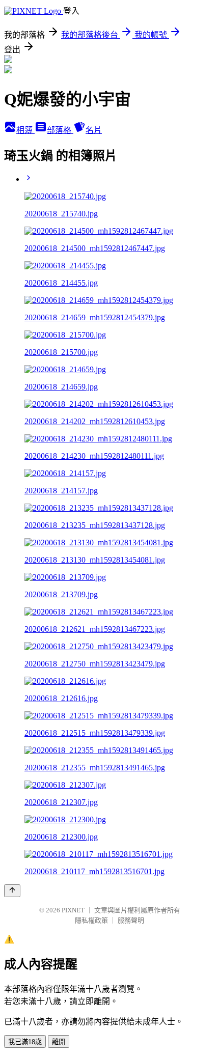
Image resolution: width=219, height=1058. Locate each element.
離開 (58, 1042)
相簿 (25, 130)
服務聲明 (131, 920)
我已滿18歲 (25, 1042)
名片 (94, 130)
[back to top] (12, 890)
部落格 (60, 130)
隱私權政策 (91, 920)
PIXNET (73, 910)
